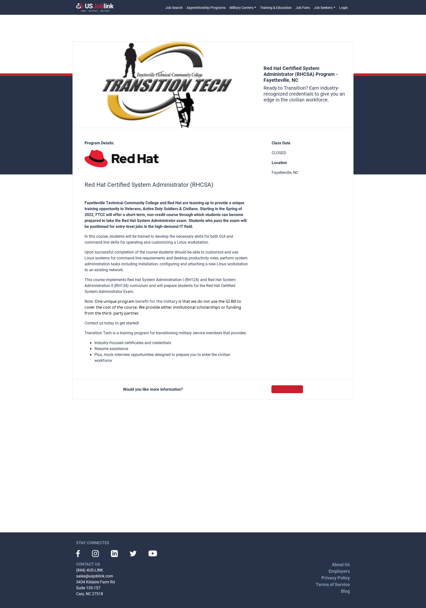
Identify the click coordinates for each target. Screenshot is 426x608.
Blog (345, 591)
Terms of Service (333, 584)
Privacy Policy (335, 578)
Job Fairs (303, 7)
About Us (341, 564)
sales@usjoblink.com (94, 575)
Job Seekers (323, 7)
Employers (339, 571)
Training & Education (276, 7)
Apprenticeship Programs (206, 7)
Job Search (174, 7)
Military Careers (241, 7)
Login (343, 7)
